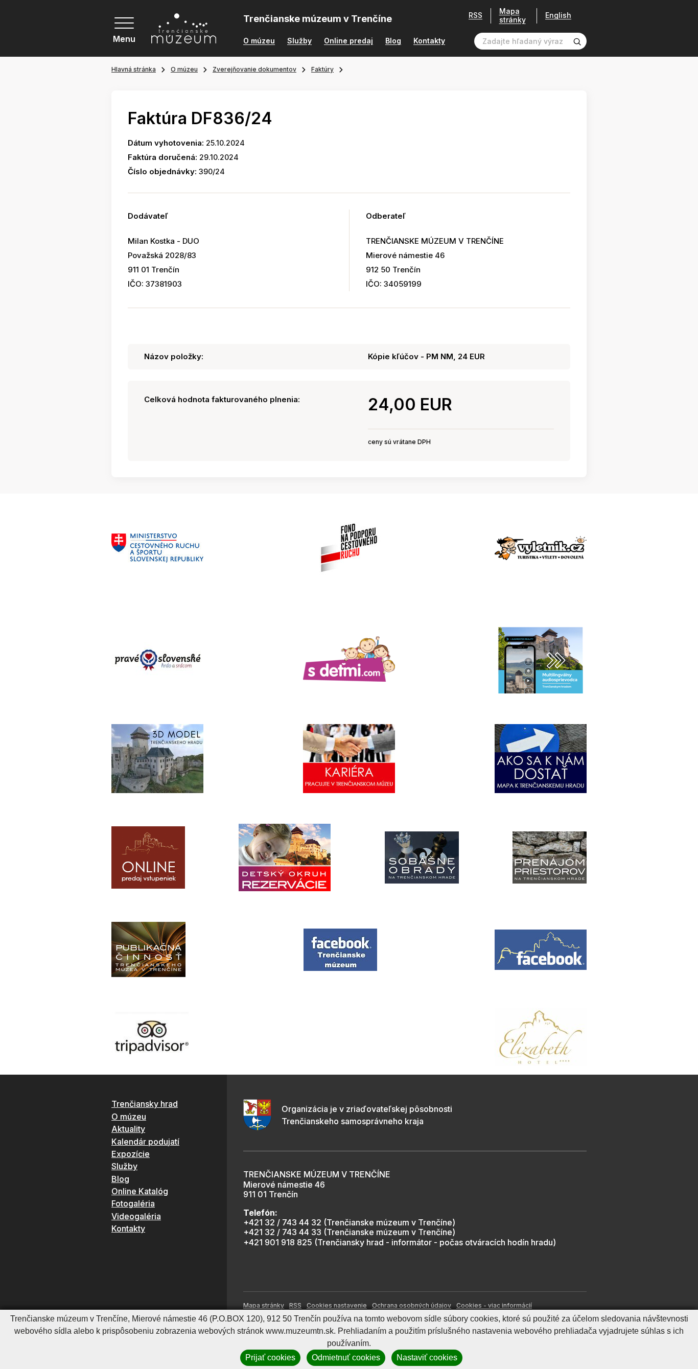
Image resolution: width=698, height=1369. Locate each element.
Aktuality (128, 1129)
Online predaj (348, 41)
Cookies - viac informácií (494, 1305)
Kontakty (429, 41)
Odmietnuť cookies (346, 1357)
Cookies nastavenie (337, 1305)
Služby (299, 41)
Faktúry (322, 69)
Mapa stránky (512, 15)
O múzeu (259, 41)
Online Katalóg (139, 1191)
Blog (393, 41)
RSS (475, 15)
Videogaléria (136, 1216)
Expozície (130, 1154)
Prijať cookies (270, 1357)
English (558, 15)
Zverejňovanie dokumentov (254, 69)
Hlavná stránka (133, 69)
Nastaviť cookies (427, 1357)
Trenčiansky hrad (144, 1104)
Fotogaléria (133, 1203)
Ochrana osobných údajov (411, 1305)
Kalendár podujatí (145, 1141)
